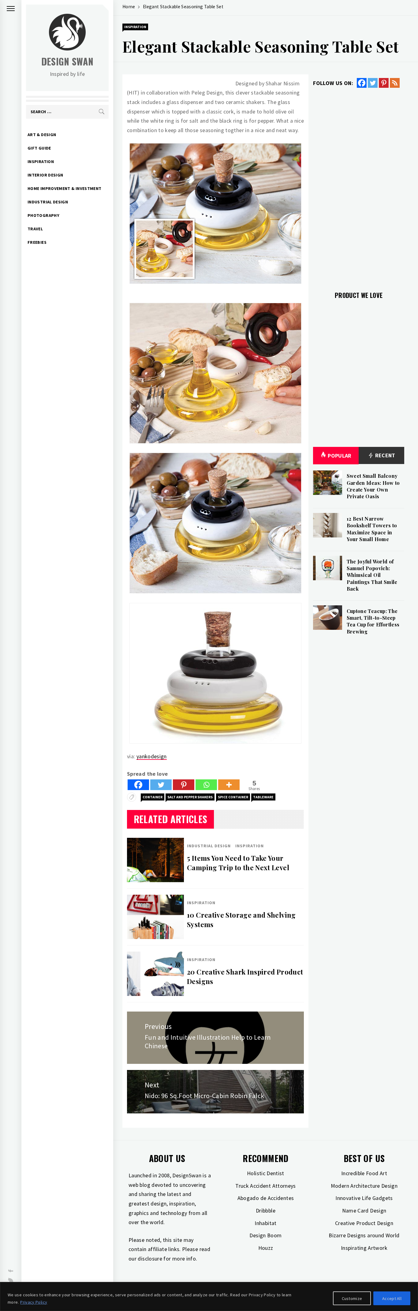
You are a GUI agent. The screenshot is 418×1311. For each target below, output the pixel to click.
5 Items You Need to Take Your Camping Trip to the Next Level (238, 862)
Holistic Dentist (265, 1173)
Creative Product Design (364, 1223)
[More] (229, 784)
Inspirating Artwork (364, 1247)
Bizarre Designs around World (364, 1235)
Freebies (37, 242)
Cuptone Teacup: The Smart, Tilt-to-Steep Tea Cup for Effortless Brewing (373, 621)
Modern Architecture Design (364, 1185)
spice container (233, 797)
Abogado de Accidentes (265, 1197)
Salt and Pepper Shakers (190, 797)
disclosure (150, 1258)
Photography (43, 215)
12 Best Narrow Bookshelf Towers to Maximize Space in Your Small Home (372, 528)
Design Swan (67, 61)
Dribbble (265, 1210)
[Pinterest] (183, 784)
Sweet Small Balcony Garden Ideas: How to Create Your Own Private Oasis (373, 486)
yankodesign (151, 756)
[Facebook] (138, 784)
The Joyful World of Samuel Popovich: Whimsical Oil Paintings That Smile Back (372, 575)
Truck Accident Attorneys (265, 1185)
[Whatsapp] (206, 784)
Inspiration (41, 161)
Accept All (391, 1298)
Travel (35, 229)
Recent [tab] (384, 455)
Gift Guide (39, 148)
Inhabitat (265, 1223)
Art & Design (42, 134)
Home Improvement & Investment (64, 188)
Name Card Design (364, 1210)
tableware (263, 797)
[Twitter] (161, 784)
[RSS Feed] (395, 83)
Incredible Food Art (364, 1173)
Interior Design (45, 175)
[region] (209, 1296)
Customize (352, 1298)
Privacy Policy (33, 1302)
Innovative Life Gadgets (364, 1197)
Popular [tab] (340, 455)
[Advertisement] (358, 186)
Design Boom (265, 1235)
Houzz (265, 1247)
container (152, 797)
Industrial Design (48, 202)
